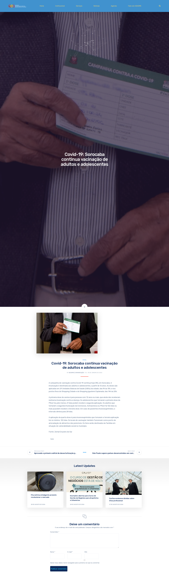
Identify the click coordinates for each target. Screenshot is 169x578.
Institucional (60, 6)
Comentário (54, 532)
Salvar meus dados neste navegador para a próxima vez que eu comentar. (75, 563)
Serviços (79, 6)
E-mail (70, 552)
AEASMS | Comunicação (76, 372)
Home (42, 6)
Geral (85, 360)
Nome (52, 552)
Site (85, 552)
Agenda (114, 6)
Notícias (97, 6)
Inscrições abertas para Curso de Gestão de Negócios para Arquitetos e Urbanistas (84, 498)
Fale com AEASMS (134, 6)
